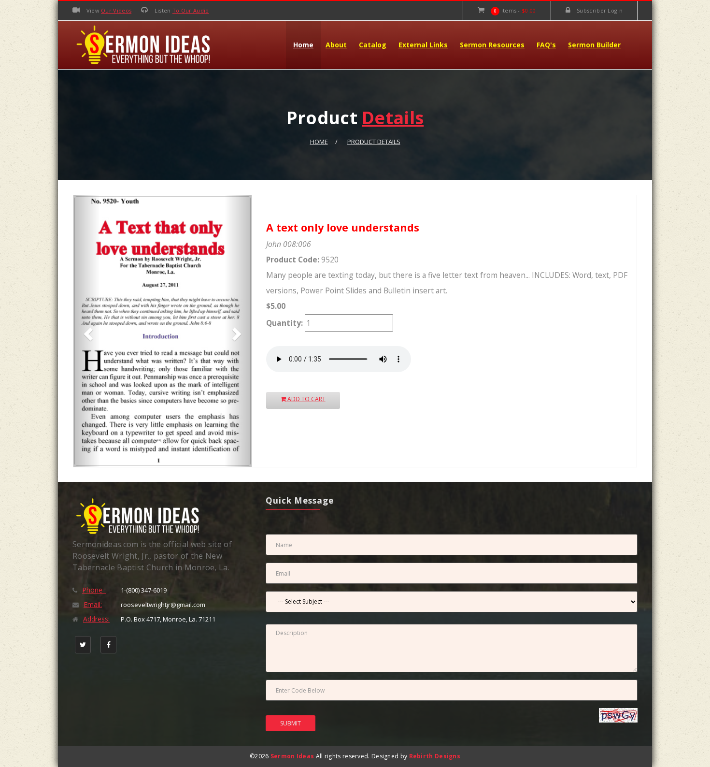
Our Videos (116, 10)
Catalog (372, 44)
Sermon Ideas (292, 756)
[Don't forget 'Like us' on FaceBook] (108, 644)
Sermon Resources (492, 44)
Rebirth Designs (435, 756)
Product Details (373, 141)
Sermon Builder (594, 44)
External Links (423, 44)
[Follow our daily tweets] (83, 644)
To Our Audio (190, 10)
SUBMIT (290, 723)
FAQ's (546, 44)
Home (303, 44)
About (336, 44)
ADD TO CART (306, 399)
